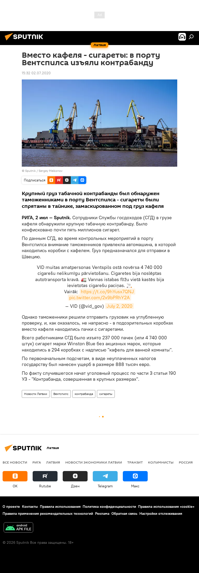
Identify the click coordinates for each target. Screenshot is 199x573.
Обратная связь (124, 513)
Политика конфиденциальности (109, 506)
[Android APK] (18, 528)
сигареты (105, 394)
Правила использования (60, 506)
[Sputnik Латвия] (25, 41)
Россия (186, 462)
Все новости (15, 462)
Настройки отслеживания (160, 513)
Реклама (102, 513)
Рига (36, 462)
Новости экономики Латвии (93, 462)
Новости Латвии (35, 394)
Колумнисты (161, 462)
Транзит (135, 462)
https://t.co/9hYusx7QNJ (107, 292)
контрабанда (84, 394)
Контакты (30, 506)
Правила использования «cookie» (166, 506)
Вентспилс (60, 394)
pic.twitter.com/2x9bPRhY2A (99, 297)
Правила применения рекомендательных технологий (48, 513)
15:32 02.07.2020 (36, 73)
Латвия (53, 462)
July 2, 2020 (119, 306)
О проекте (11, 506)
